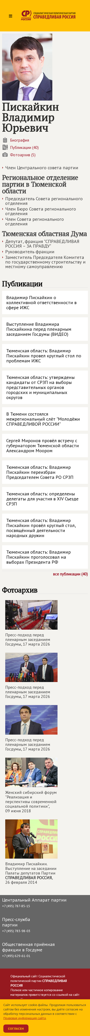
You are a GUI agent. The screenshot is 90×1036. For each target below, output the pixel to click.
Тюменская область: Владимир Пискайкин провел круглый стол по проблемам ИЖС (43, 356)
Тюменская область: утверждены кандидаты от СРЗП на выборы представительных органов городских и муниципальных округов (40, 387)
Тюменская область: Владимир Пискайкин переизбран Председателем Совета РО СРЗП (39, 472)
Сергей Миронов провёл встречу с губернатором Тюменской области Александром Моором (42, 445)
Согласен (16, 1029)
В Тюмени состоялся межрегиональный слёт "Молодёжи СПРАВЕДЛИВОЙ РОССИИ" (43, 419)
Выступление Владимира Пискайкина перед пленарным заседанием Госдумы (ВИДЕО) (38, 329)
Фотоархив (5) (23, 154)
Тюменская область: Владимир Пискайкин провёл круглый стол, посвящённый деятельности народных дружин (41, 527)
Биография (19, 140)
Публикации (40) (24, 147)
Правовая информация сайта (24, 1018)
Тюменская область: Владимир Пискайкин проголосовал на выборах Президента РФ (38, 557)
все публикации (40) (70, 573)
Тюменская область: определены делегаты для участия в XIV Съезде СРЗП (42, 499)
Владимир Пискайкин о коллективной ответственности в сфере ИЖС (41, 302)
